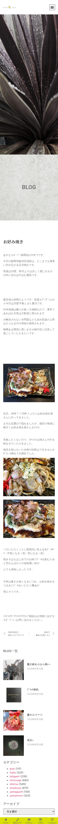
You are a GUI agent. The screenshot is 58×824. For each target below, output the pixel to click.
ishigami (15, 776)
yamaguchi (16, 791)
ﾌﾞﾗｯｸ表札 (33, 689)
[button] (52, 7)
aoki (12, 768)
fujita (13, 772)
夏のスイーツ (35, 714)
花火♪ (30, 740)
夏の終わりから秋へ (40, 664)
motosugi (15, 780)
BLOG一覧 (10, 651)
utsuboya (15, 787)
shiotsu (14, 784)
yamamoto (16, 795)
